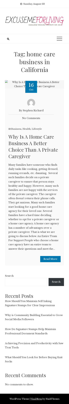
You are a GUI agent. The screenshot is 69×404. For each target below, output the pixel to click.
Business (16, 129)
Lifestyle (37, 129)
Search (9, 275)
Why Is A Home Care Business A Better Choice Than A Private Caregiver (33, 146)
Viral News (36, 399)
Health (27, 129)
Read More (50, 259)
